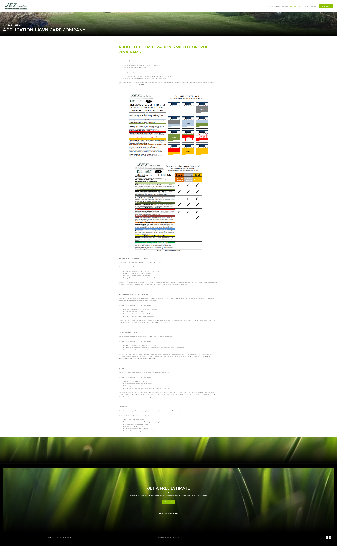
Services (285, 6)
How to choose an (12, 25)
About (277, 6)
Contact (313, 6)
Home (270, 6)
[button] (326, 6)
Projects (305, 6)
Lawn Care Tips (295, 6)
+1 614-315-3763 (168, 513)
